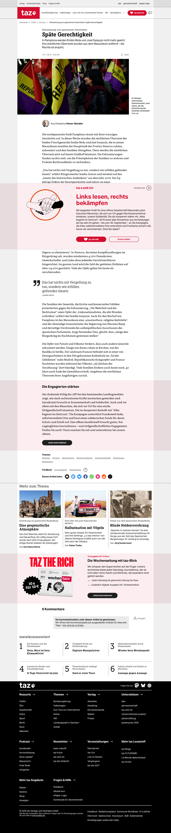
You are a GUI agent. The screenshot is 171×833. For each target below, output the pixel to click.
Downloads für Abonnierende (68, 799)
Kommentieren (60, 470)
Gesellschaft (25, 709)
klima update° (26, 757)
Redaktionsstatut (107, 811)
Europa (42, 22)
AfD (55, 718)
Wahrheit (23, 731)
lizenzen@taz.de (38, 815)
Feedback (58, 787)
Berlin (22, 722)
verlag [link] (22, 3)
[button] (150, 13)
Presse (91, 718)
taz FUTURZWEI (129, 753)
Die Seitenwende (96, 709)
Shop (22, 796)
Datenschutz (104, 815)
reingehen (24, 769)
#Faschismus (118, 458)
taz (27, 685)
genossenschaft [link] (130, 3)
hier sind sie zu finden (73, 625)
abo (123, 701)
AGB (126, 815)
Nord (21, 727)
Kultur (22, 714)
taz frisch (58, 752)
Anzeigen (24, 800)
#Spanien (46, 458)
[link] (50, 13)
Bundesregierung (62, 701)
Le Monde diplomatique (133, 757)
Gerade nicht (139, 188)
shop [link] (44, 3)
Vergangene (94, 761)
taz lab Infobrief (61, 761)
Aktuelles (92, 701)
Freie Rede (24, 765)
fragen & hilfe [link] (54, 3)
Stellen (91, 714)
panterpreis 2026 (130, 722)
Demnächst (93, 748)
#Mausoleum (47, 462)
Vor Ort (91, 752)
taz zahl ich (127, 709)
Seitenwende (136, 815)
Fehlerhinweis (75, 470)
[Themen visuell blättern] (123, 13)
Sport (22, 718)
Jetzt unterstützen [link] (57, 442)
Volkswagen (59, 705)
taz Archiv (126, 761)
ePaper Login (60, 795)
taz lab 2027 (94, 765)
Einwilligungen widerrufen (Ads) (103, 820)
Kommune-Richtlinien (128, 811)
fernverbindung (27, 752)
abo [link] (119, 3)
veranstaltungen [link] (33, 3)
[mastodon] (137, 687)
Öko (21, 705)
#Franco (56, 458)
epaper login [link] (144, 3)
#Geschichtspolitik (103, 458)
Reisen (22, 787)
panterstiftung (129, 718)
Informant (93, 815)
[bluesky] (143, 687)
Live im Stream (95, 757)
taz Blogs (126, 749)
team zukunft (59, 748)
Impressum (118, 815)
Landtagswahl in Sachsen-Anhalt (66, 724)
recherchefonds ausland (134, 714)
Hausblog (92, 705)
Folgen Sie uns (127, 686)
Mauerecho (25, 761)
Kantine (23, 791)
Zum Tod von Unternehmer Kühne (66, 712)
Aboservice (59, 791)
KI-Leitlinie (144, 811)
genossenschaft (129, 705)
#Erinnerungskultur (85, 458)
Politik (33, 22)
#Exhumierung (68, 458)
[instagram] (149, 687)
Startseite (23, 22)
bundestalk (24, 748)
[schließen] (149, 188)
